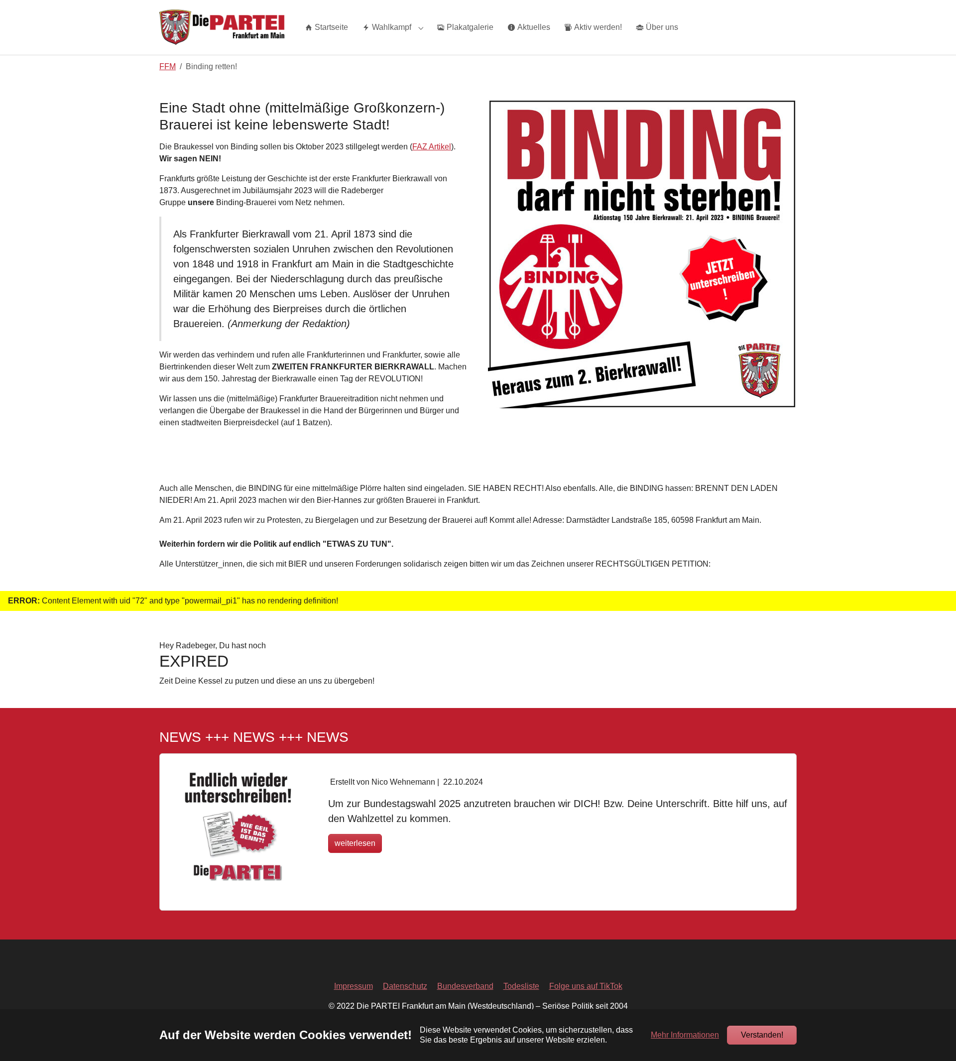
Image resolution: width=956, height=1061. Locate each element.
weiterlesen (355, 843)
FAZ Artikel (431, 146)
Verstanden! (762, 1035)
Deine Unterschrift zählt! (391, 764)
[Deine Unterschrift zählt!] (238, 827)
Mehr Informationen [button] (685, 1035)
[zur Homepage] (222, 27)
